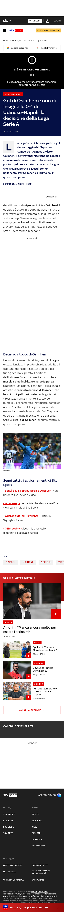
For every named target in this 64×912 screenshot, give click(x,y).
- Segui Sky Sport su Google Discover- (27, 490)
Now (34, 827)
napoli (10, 562)
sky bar (36, 833)
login (57, 21)
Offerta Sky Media (13, 880)
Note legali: (8, 858)
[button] (27, 907)
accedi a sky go (47, 795)
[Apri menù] (4, 30)
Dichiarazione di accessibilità (41, 872)
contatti (53, 896)
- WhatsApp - (11, 503)
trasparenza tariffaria (28, 896)
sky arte (8, 833)
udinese (28, 562)
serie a (46, 562)
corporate (38, 880)
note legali (9, 871)
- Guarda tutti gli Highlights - (21, 516)
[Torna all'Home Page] (16, 30)
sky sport (9, 814)
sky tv (35, 814)
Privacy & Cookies (22, 894)
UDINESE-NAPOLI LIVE (17, 184)
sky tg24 (8, 820)
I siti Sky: (7, 807)
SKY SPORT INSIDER (48, 30)
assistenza (43, 896)
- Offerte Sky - (12, 528)
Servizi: (35, 807)
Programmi (38, 845)
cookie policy (40, 865)
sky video (8, 827)
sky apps (37, 820)
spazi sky (37, 839)
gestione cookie (12, 865)
